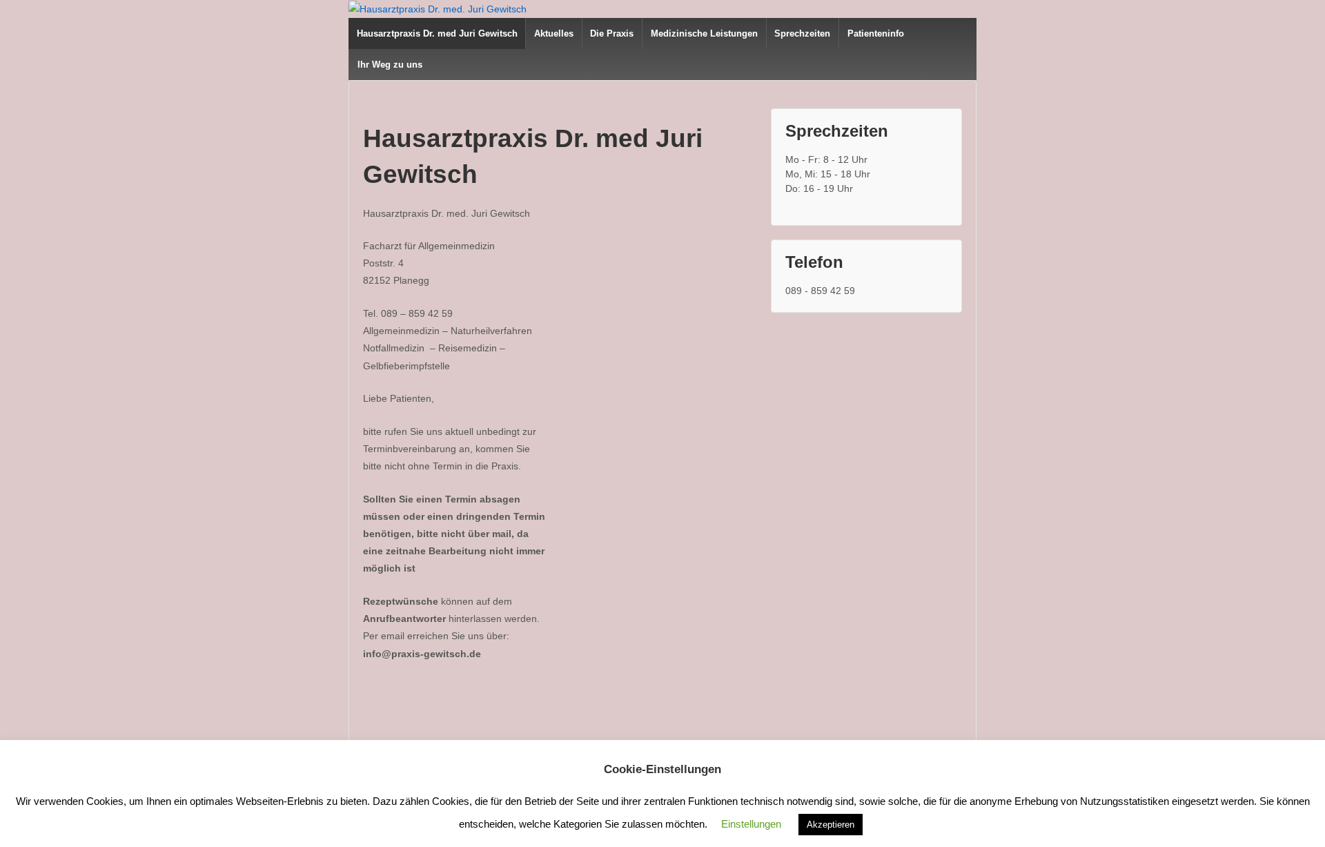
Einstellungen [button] (751, 824)
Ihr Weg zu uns (389, 64)
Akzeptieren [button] (830, 824)
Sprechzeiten (802, 33)
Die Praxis (612, 33)
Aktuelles (553, 33)
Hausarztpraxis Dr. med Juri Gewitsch (437, 33)
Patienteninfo (875, 33)
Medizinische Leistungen (704, 33)
